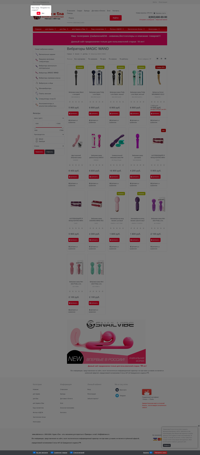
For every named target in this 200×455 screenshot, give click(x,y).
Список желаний (78, 452)
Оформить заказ (160, 453)
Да (38, 13)
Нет (43, 13)
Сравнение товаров (60, 452)
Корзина (146, 452)
